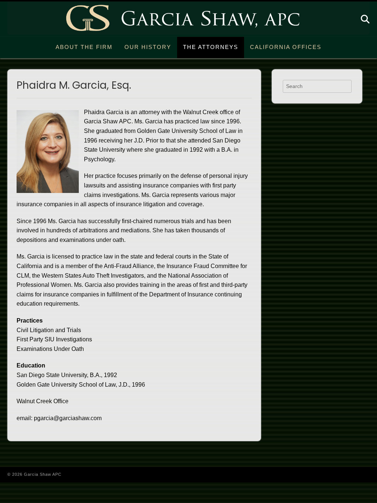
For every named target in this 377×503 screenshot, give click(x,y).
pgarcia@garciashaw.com (68, 418)
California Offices (285, 47)
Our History (147, 47)
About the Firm (84, 47)
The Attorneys (210, 47)
